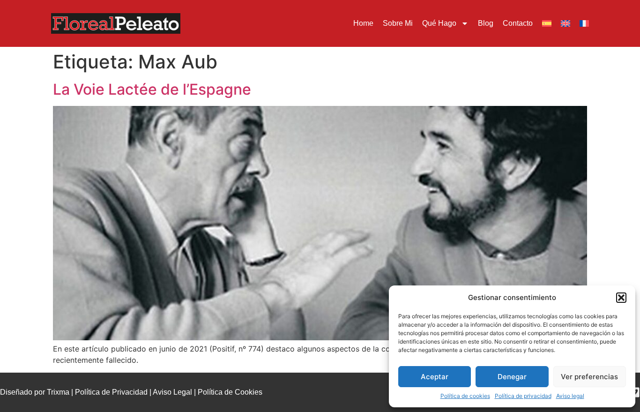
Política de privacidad (523, 395)
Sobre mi (398, 23)
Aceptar (434, 376)
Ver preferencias (589, 376)
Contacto (518, 23)
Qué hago (439, 23)
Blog (485, 23)
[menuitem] (546, 23)
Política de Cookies (230, 392)
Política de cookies (465, 395)
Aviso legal (570, 395)
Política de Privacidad (111, 392)
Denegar (512, 376)
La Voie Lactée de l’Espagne (152, 89)
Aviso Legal (172, 392)
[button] (621, 297)
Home (363, 23)
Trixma (58, 392)
